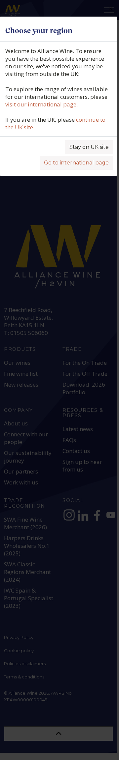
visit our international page (40, 104)
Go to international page (76, 162)
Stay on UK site (89, 147)
